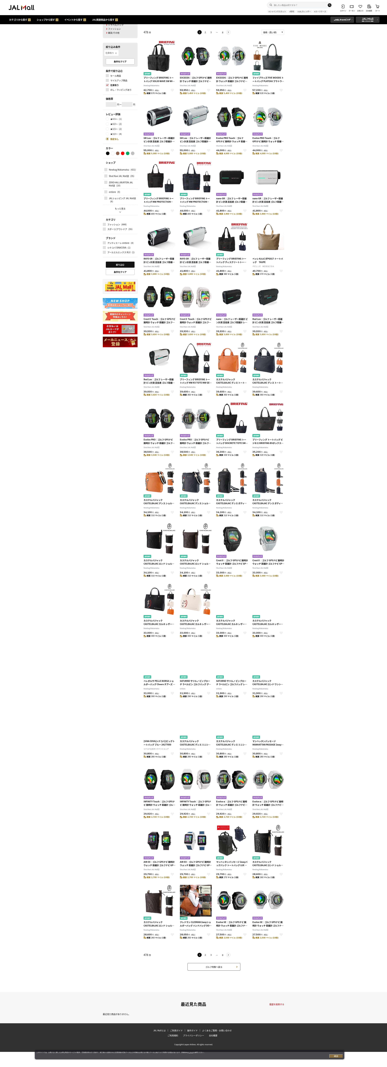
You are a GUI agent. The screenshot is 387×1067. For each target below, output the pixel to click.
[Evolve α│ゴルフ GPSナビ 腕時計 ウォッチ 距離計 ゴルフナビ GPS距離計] (232, 782)
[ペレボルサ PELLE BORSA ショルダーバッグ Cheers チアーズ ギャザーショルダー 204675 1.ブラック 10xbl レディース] (159, 661)
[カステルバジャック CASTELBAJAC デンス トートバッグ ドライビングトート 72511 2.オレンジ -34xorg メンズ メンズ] (232, 360)
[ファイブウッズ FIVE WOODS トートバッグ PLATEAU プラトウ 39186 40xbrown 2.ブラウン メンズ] (268, 58)
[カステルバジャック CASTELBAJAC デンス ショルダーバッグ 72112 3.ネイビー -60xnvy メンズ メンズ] (196, 480)
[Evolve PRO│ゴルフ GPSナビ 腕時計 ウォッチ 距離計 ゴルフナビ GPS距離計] (159, 420)
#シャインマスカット (277, 11)
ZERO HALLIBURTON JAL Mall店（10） (121, 184)
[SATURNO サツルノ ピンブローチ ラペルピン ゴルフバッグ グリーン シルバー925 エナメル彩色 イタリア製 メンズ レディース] (196, 661)
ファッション (114, 28)
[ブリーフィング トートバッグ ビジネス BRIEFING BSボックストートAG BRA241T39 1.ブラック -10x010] (268, 420)
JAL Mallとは (159, 1030)
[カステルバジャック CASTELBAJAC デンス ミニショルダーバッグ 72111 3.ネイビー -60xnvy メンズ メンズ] (232, 721)
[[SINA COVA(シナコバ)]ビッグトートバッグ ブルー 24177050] (159, 721)
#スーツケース (320, 11)
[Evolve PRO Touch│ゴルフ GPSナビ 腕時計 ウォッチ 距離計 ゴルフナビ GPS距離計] (232, 118)
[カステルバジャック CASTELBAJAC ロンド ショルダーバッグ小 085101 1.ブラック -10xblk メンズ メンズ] (268, 842)
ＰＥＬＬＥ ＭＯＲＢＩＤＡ (263, 266)
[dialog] (189, 1054)
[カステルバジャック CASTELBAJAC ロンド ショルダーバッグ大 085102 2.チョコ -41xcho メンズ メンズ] (196, 541)
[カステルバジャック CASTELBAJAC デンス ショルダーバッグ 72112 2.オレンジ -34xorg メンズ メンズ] (159, 480)
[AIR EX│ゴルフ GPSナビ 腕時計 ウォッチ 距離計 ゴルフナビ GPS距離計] (159, 842)
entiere (182, 688)
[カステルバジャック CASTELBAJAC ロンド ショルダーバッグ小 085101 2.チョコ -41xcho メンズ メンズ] (159, 902)
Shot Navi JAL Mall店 (188, 85)
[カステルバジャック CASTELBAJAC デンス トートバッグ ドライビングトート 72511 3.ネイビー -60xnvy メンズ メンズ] (268, 360)
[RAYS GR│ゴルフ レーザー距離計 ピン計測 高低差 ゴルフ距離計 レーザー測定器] (159, 239)
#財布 (291, 11)
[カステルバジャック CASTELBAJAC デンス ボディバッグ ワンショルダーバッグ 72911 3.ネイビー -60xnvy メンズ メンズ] (268, 480)
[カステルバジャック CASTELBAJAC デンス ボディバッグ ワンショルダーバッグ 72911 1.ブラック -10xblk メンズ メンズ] (232, 480)
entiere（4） (115, 191)
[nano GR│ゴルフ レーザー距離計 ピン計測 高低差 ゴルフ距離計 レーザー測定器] (232, 179)
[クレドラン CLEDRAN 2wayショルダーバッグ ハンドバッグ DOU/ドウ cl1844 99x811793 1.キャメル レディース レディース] (196, 902)
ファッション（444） (117, 224)
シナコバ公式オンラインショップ (156, 749)
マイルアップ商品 (118, 80)
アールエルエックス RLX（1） (121, 252)
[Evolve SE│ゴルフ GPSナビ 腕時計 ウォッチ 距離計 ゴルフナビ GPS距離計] (232, 902)
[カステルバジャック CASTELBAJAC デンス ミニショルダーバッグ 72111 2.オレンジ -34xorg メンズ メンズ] (196, 721)
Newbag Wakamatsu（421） (122, 169)
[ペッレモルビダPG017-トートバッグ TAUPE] (268, 239)
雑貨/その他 (113, 32)
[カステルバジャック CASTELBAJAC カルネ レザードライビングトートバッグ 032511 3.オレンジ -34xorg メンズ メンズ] (232, 601)
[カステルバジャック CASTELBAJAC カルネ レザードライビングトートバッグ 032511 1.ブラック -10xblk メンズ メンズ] (159, 601)
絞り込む (120, 264)
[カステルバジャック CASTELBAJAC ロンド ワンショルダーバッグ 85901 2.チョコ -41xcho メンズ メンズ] (268, 661)
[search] (329, 5)
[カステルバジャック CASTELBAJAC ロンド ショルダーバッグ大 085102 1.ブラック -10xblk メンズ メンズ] (159, 541)
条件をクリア (120, 61)
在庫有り (110, 52)
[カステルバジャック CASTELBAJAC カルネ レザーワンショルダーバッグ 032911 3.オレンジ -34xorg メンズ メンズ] (268, 601)
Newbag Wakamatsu (151, 85)
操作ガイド (192, 1030)
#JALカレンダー (304, 11)
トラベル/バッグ (116, 24)
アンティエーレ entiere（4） (121, 242)
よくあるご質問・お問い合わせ (217, 1030)
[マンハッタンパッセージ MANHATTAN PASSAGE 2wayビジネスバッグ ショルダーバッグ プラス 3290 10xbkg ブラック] (268, 721)
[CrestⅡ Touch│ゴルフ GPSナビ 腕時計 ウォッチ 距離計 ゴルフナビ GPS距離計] (159, 299)
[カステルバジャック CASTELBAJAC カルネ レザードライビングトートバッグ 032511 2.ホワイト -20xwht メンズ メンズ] (196, 601)
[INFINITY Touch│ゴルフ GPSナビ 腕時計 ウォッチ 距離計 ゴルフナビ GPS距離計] (159, 782)
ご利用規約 (172, 1035)
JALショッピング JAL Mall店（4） (122, 200)
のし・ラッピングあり (121, 89)
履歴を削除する (276, 1004)
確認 (336, 1056)
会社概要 (213, 1035)
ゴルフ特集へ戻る (213, 966)
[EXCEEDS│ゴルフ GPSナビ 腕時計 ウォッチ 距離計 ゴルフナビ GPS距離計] (196, 58)
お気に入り (172, 90)
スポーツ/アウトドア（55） (120, 229)
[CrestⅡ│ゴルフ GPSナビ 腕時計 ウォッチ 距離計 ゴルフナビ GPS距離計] (232, 541)
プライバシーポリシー (193, 1035)
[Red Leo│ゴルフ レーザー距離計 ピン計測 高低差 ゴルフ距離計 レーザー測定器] (268, 299)
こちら (191, 1052)
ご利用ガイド (176, 1030)
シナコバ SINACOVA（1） (119, 247)
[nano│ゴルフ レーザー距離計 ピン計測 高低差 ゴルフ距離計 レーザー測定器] (232, 299)
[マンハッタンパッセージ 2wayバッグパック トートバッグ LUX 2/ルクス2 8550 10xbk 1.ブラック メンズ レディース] (232, 842)
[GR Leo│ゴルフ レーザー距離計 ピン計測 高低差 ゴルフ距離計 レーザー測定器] (159, 118)
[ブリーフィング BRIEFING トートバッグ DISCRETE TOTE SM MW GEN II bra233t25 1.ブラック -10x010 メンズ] (232, 420)
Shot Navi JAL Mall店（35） (122, 175)
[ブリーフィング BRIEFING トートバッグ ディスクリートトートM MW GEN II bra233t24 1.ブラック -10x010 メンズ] (232, 239)
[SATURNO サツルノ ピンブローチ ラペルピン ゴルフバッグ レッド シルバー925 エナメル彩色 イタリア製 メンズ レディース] (232, 661)
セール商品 (115, 75)
